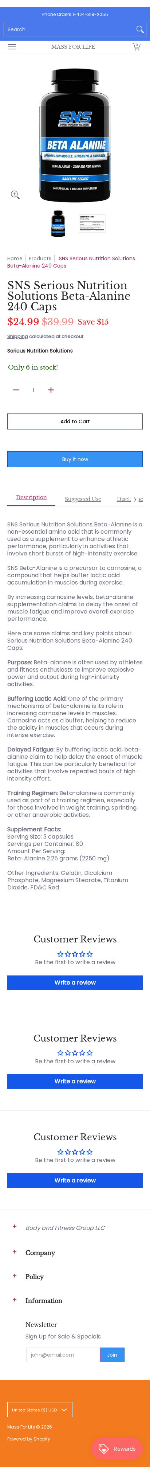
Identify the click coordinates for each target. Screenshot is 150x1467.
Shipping (17, 336)
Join (112, 1354)
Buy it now (75, 459)
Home (15, 258)
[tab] (31, 499)
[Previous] (12, 135)
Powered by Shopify (28, 1439)
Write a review (75, 982)
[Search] (140, 29)
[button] (136, 47)
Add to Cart (75, 421)
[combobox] (69, 29)
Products (40, 258)
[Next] (138, 135)
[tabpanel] (75, 702)
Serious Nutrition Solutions (40, 350)
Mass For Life (73, 46)
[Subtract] (16, 390)
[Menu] (11, 47)
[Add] (51, 390)
